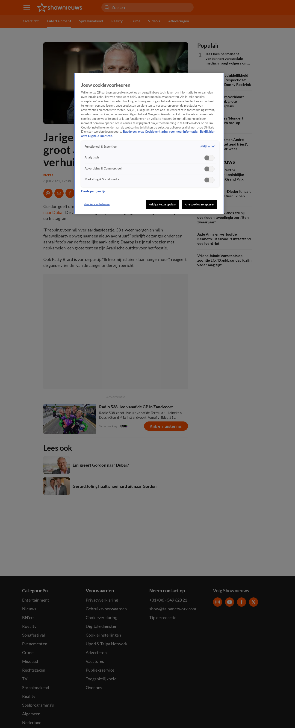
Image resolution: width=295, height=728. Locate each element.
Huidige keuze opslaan (163, 204)
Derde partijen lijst (94, 191)
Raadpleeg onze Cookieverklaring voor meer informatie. (161, 132)
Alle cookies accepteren (200, 204)
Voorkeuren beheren (96, 204)
